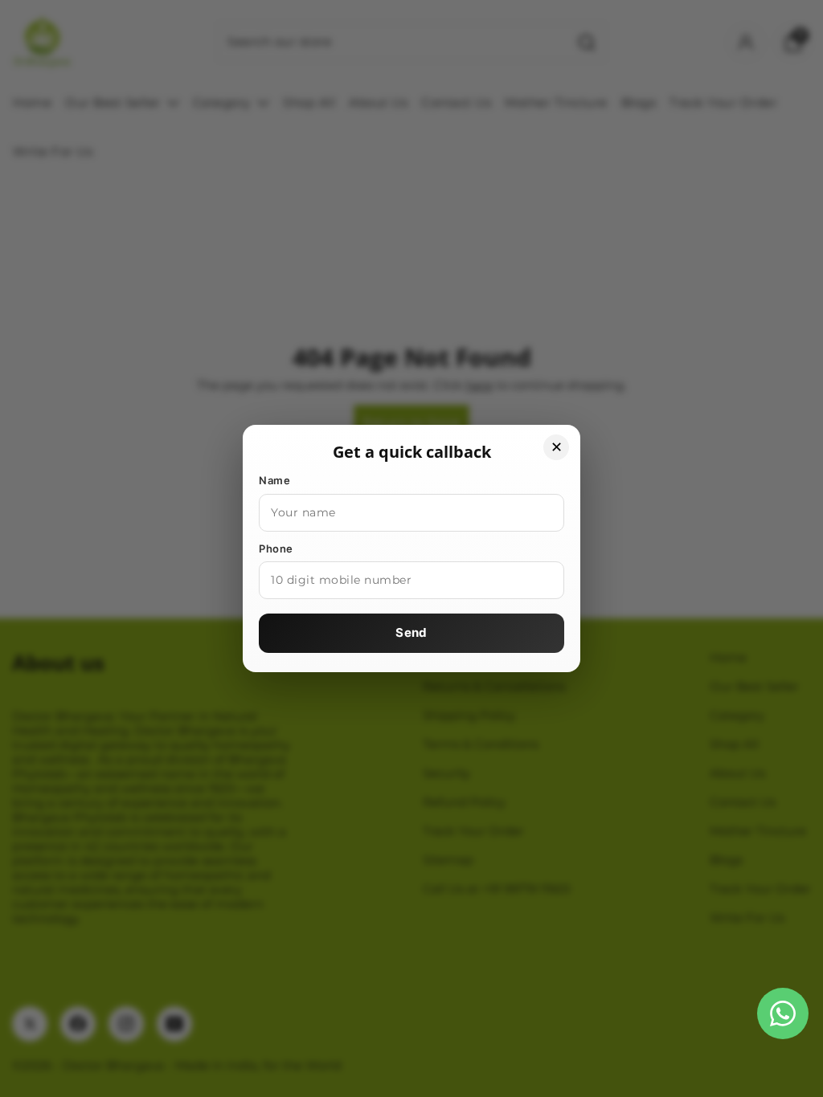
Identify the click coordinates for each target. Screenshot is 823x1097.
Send (411, 632)
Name (274, 480)
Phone (276, 548)
